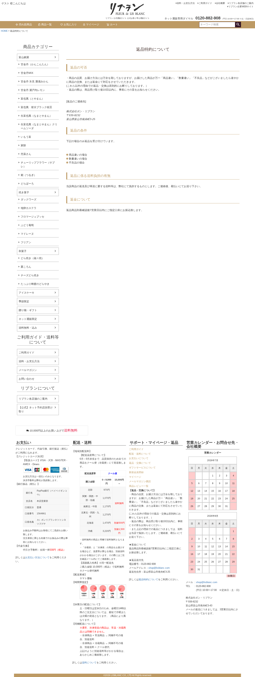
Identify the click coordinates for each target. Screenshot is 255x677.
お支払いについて (138, 458)
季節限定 (24, 301)
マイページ (92, 24)
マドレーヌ (27, 233)
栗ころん (26, 266)
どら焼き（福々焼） (32, 258)
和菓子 (23, 251)
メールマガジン (28, 370)
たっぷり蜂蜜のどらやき (35, 283)
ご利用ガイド (205, 3)
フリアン (26, 242)
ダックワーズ (28, 199)
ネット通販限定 (28, 318)
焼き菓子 (24, 192)
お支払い (23, 442)
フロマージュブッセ (32, 216)
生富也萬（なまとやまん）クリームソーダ (39, 126)
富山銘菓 (24, 57)
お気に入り (70, 24)
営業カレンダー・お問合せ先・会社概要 (212, 444)
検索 (238, 24)
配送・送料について (140, 453)
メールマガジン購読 (140, 481)
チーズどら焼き (30, 275)
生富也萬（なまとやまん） (36, 115)
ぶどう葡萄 (27, 225)
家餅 (23, 145)
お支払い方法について (37, 557)
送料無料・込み (28, 327)
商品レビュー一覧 (138, 486)
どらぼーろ (27, 183)
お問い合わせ (26, 378)
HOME (4, 31)
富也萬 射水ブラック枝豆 (36, 107)
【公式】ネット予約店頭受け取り (36, 409)
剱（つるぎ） (28, 175)
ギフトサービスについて (142, 467)
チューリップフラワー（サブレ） (38, 164)
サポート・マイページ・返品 (154, 442)
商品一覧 (46, 24)
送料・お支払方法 (186, 3)
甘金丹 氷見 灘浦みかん (34, 81)
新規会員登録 (136, 472)
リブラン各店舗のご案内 (241, 3)
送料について (89, 662)
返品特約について (148, 579)
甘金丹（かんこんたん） (35, 64)
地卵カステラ (28, 208)
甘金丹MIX (27, 72)
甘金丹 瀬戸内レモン (33, 90)
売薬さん (26, 153)
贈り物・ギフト (28, 310)
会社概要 (220, 3)
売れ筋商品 (25, 24)
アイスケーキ (26, 292)
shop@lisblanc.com (159, 567)
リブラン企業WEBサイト (241, 6)
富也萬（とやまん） (32, 98)
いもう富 (26, 136)
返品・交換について (140, 463)
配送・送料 (82, 442)
